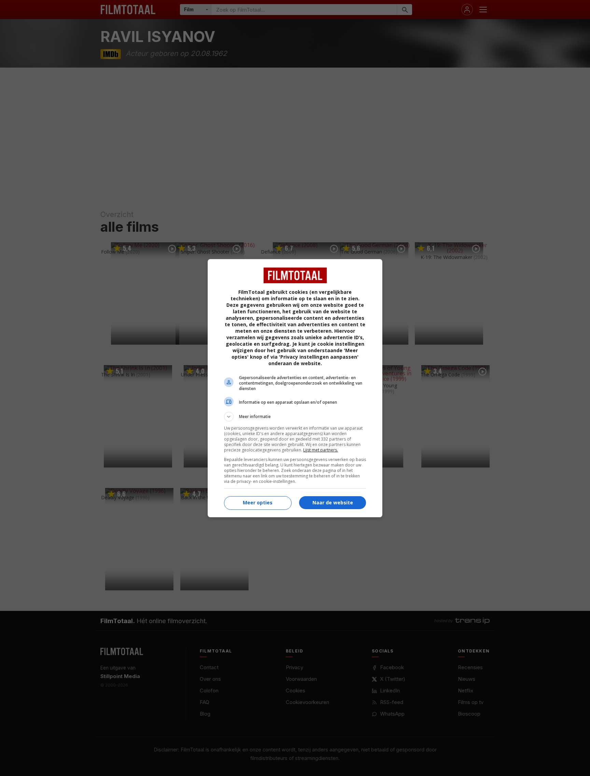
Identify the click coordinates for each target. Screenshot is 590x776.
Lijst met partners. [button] (320, 450)
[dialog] (295, 388)
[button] (295, 416)
